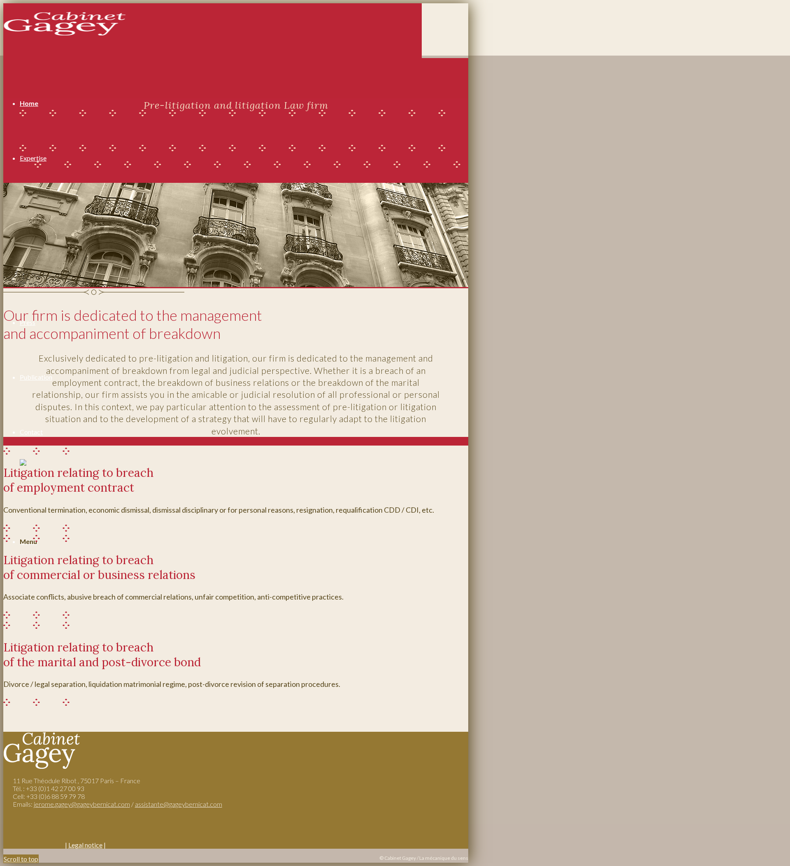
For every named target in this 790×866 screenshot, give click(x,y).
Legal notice (85, 845)
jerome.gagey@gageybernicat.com (82, 804)
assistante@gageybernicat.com (178, 804)
